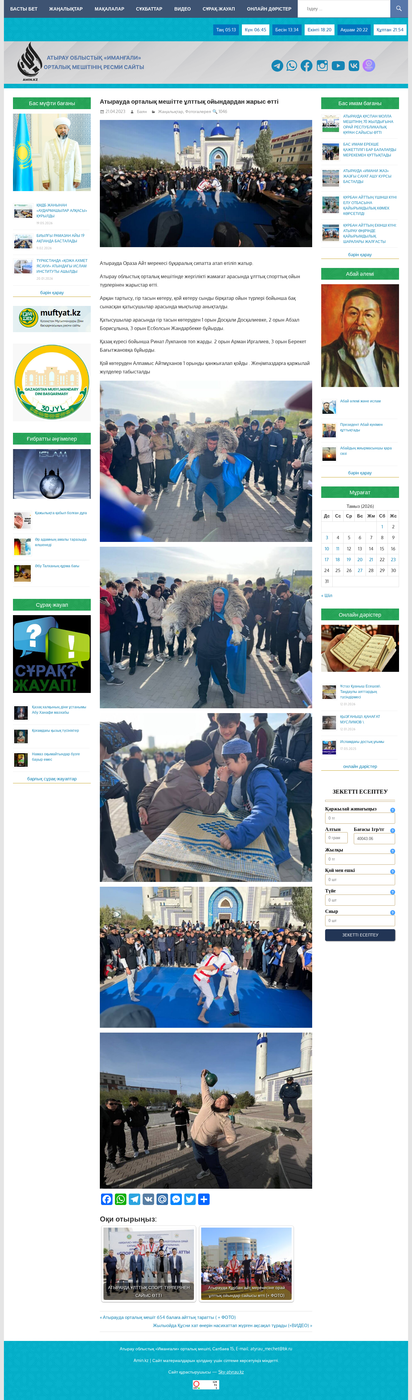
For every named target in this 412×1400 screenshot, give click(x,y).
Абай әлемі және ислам (360, 401)
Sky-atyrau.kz (231, 1371)
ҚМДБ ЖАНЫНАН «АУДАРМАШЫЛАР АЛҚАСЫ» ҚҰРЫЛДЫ (61, 210)
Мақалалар (109, 9)
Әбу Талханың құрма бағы (57, 566)
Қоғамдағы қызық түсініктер (55, 730)
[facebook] (306, 71)
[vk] (354, 71)
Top (397, 1385)
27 (360, 570)
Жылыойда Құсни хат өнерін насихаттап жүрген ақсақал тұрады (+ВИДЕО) (231, 1325)
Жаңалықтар (66, 9)
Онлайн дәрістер (269, 9)
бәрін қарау (52, 292)
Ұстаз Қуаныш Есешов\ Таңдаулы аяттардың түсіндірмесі (360, 691)
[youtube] (338, 71)
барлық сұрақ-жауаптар (52, 779)
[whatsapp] (292, 71)
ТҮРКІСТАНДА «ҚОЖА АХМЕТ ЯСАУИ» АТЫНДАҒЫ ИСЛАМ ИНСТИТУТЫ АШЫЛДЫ (61, 266)
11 (337, 549)
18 (338, 559)
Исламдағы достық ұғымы (362, 741)
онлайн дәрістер (360, 766)
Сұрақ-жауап (219, 9)
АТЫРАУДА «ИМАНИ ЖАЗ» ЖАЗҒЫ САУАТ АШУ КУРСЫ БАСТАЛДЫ (367, 176)
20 (360, 559)
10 (327, 549)
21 (371, 559)
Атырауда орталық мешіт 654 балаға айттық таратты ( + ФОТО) (169, 1317)
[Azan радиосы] (369, 71)
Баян (142, 111)
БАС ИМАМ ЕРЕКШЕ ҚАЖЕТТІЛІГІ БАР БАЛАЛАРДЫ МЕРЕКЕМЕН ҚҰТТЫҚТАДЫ (369, 149)
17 (327, 559)
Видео (182, 9)
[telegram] (277, 71)
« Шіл (326, 595)
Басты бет (23, 9)
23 (393, 559)
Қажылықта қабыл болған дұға (61, 513)
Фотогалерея (198, 111)
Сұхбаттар (149, 9)
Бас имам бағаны (360, 103)
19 (349, 559)
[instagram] (322, 71)
